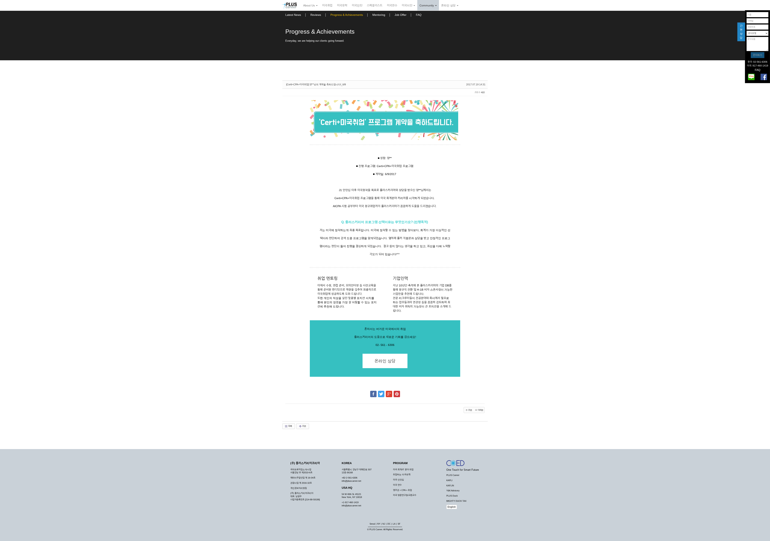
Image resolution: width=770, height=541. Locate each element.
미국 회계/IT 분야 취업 (403, 469)
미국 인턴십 (398, 480)
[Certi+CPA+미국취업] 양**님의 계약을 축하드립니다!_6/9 (316, 84)
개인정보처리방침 (298, 488)
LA (394, 524)
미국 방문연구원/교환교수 (404, 495)
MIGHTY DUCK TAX (456, 501)
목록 (290, 426)
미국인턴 (357, 5)
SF (399, 524)
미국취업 (327, 5)
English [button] (452, 507)
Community (427, 5)
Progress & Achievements (346, 14)
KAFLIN (450, 485)
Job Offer (400, 14)
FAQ (418, 14)
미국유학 (342, 5)
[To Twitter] (381, 392)
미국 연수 (397, 485)
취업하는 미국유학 (401, 474)
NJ (383, 524)
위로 (304, 426)
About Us (309, 5)
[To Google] (389, 392)
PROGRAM (400, 463)
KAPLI (449, 480)
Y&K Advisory (453, 490)
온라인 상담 (448, 5)
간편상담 (741, 31)
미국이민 (407, 5)
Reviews (315, 14)
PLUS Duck (452, 496)
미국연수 (392, 5)
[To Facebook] (373, 392)
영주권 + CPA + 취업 (402, 490)
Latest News (293, 14)
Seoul (372, 524)
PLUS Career (452, 475)
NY (378, 524)
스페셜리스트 (374, 5)
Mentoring (378, 14)
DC (389, 524)
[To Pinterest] (396, 392)
